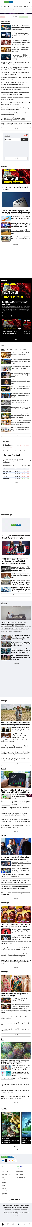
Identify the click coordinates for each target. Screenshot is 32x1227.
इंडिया (20, 6)
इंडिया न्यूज (4, 701)
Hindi (17, 1156)
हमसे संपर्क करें (12, 1205)
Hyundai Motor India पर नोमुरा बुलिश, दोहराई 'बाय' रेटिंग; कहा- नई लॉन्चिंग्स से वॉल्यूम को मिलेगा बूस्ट (16, 212)
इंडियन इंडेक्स (28, 10)
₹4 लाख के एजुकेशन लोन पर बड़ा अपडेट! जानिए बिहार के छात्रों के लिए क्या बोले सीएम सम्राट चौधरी (16, 78)
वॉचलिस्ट (4, 1188)
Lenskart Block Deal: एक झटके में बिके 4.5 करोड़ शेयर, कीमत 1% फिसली (20, 237)
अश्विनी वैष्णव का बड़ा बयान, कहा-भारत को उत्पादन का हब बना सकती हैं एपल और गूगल (20, 575)
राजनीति (3, 1180)
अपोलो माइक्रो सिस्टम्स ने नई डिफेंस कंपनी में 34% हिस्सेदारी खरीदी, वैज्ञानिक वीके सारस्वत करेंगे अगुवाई (21, 57)
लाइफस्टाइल (22, 10)
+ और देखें (16, 158)
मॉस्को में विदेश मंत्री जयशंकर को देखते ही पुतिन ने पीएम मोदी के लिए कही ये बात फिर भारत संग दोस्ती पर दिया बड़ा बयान (15, 93)
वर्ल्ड (11, 10)
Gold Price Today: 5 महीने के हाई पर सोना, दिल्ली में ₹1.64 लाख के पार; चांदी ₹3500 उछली (20, 49)
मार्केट (5, 6)
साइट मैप (21, 1207)
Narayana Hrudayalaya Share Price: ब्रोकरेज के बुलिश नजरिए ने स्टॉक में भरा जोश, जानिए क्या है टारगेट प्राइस (16, 124)
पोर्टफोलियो (4, 1182)
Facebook (2, 1160)
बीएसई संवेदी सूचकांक (8, 445)
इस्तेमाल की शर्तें (11, 1207)
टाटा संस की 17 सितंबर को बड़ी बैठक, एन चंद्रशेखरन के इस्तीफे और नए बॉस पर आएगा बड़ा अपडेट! (15, 98)
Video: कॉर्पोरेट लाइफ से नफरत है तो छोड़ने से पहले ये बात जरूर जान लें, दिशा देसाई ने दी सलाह (20, 657)
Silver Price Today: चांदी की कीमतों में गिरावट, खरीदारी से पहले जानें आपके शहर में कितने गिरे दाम (20, 401)
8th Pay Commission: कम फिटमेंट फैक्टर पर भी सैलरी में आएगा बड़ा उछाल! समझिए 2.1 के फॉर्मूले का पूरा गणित (20, 375)
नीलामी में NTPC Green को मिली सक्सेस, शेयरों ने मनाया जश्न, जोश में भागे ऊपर (20, 231)
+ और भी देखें (16, 482)
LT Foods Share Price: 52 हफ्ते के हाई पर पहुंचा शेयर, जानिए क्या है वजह (20, 217)
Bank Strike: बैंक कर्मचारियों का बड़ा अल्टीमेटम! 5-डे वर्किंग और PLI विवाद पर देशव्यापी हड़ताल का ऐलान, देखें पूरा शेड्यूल (20, 395)
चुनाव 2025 (4, 1193)
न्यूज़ (3, 1177)
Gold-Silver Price (5, 10)
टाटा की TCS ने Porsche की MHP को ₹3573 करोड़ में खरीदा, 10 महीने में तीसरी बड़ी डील (20, 35)
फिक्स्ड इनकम (19, 1171)
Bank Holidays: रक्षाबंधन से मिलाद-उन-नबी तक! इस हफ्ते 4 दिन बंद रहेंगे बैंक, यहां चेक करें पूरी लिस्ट (20, 408)
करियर (16, 1207)
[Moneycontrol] (8, 2)
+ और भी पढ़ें (16, 435)
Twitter (6, 1160)
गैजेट (14, 10)
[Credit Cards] (29, 795)
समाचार (9, 6)
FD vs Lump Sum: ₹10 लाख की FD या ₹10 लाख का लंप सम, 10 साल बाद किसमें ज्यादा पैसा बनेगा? (20, 387)
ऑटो (17, 10)
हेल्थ (2, 1039)
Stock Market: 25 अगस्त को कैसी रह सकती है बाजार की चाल (15, 188)
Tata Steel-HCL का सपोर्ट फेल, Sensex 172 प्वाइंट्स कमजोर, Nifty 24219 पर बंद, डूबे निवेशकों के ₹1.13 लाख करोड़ (14, 118)
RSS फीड (25, 1207)
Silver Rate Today (6, 1174)
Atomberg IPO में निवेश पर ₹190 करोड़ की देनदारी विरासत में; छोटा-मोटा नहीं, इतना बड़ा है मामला (16, 537)
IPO (25, 6)
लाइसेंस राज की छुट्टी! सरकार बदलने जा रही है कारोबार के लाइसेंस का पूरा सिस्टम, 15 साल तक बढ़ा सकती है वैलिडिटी (20, 589)
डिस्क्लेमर (22, 1205)
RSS (12, 1160)
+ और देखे (16, 129)
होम (1, 6)
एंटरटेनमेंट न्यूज (5, 902)
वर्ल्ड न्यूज (3, 835)
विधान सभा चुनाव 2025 (21, 1177)
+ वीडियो (16, 339)
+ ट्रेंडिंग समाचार (16, 663)
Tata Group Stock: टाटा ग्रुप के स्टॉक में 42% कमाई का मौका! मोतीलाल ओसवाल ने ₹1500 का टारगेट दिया (15, 73)
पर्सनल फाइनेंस (19, 1174)
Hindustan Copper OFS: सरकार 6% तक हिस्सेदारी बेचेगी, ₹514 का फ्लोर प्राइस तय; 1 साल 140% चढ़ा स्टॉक (21, 42)
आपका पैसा (15, 6)
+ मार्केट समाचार (16, 244)
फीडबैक (17, 1205)
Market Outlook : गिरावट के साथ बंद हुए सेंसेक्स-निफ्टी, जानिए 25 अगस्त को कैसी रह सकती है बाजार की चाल (15, 108)
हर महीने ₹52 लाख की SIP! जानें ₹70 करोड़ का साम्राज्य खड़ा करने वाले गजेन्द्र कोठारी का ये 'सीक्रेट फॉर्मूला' (20, 381)
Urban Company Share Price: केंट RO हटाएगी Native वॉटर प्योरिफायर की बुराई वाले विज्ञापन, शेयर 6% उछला (21, 225)
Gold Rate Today (6, 1171)
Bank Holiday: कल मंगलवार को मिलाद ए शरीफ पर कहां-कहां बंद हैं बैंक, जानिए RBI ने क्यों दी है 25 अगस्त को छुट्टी (15, 88)
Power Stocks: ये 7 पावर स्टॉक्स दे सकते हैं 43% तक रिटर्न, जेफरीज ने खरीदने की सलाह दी (14, 113)
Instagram (9, 1160)
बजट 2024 (4, 1169)
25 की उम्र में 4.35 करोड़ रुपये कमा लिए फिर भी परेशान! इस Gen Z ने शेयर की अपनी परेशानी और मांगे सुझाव (20, 637)
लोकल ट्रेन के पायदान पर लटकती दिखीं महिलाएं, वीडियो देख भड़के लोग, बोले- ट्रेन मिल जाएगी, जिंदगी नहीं (21, 643)
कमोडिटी (18, 1169)
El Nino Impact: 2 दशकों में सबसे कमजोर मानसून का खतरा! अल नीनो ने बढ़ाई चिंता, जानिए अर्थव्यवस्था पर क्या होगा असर (15, 83)
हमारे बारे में (5, 1205)
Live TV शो (4, 1191)
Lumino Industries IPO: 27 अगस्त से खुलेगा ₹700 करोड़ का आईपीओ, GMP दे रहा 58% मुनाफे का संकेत (15, 63)
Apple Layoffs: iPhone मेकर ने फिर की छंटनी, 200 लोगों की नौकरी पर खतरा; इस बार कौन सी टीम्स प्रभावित (20, 568)
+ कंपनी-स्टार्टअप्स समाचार (16, 595)
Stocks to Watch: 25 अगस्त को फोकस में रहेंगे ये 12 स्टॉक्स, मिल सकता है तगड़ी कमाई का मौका (21, 27)
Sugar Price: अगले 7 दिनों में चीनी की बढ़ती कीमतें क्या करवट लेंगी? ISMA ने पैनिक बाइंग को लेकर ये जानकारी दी (15, 103)
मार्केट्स (3, 1185)
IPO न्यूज (3, 768)
